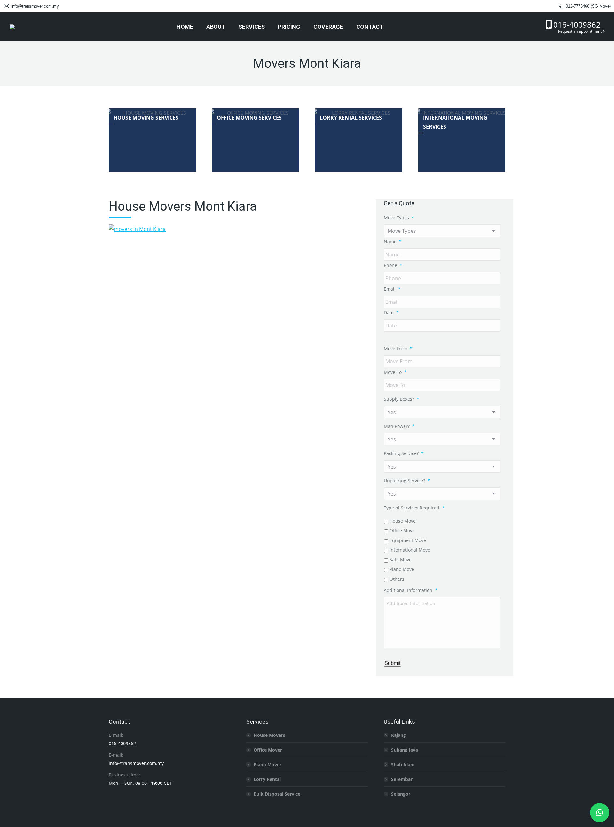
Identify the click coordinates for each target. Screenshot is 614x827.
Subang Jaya (404, 750)
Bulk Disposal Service (277, 794)
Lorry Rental (267, 779)
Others (397, 579)
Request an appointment (580, 31)
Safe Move (401, 559)
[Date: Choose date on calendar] (384, 341)
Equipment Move (408, 540)
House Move (403, 521)
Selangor (400, 794)
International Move (410, 550)
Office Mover (268, 750)
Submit (392, 663)
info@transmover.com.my (35, 6)
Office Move (402, 530)
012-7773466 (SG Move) (588, 6)
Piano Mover (267, 764)
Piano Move (402, 569)
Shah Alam (403, 764)
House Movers (269, 735)
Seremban (402, 779)
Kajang (398, 735)
